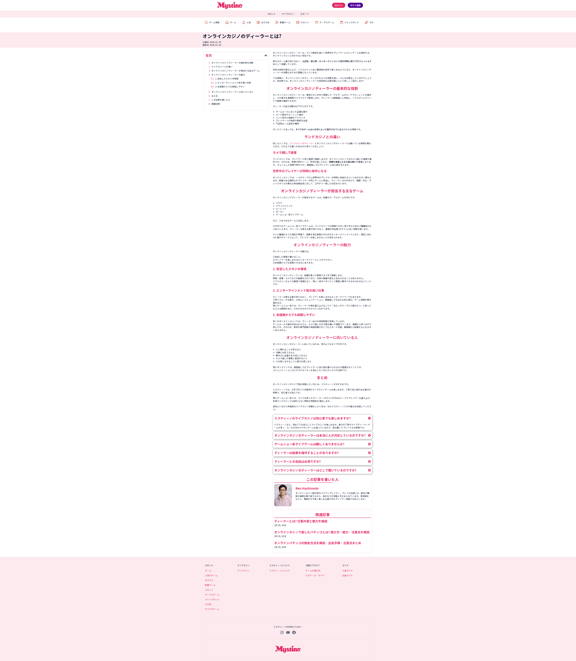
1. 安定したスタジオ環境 (226, 78)
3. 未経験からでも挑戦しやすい (230, 86)
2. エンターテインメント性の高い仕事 (233, 82)
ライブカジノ (288, 13)
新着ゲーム (285, 22)
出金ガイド (347, 575)
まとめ (215, 95)
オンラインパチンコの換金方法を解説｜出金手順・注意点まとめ (317, 543)
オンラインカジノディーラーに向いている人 (233, 91)
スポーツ (304, 13)
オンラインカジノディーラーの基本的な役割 (233, 62)
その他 (372, 22)
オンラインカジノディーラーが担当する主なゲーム (236, 70)
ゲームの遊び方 (313, 570)
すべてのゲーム (212, 609)
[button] (265, 55)
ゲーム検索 (214, 22)
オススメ (209, 580)
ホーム (233, 22)
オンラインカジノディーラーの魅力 (228, 74)
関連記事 (216, 103)
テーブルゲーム (327, 22)
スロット (271, 13)
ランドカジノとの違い (222, 66)
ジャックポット (351, 22)
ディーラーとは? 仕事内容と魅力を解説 (300, 521)
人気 (249, 22)
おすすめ (265, 22)
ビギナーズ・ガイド (315, 575)
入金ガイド (347, 570)
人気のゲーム (211, 575)
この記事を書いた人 (221, 99)
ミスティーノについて (279, 570)
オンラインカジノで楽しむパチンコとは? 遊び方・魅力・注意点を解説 (321, 532)
